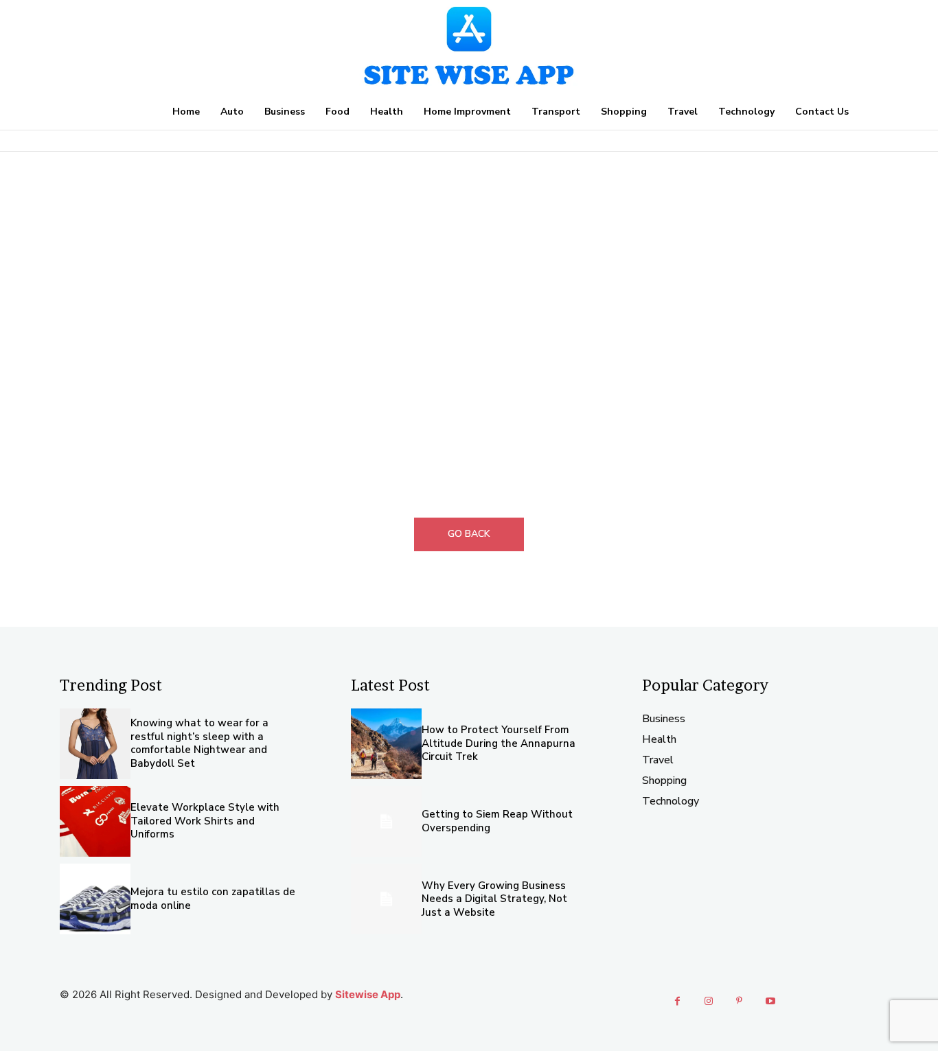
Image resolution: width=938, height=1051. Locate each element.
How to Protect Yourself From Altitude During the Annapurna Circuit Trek (498, 743)
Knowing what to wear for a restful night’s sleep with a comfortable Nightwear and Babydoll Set (199, 743)
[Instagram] (708, 1001)
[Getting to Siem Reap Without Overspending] (386, 821)
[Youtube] (770, 1001)
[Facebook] (677, 1001)
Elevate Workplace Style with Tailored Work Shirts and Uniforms (204, 820)
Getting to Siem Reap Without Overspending (497, 821)
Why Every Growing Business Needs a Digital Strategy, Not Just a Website (494, 899)
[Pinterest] (739, 1001)
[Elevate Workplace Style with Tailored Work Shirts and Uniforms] (95, 821)
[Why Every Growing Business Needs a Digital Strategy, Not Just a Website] (386, 899)
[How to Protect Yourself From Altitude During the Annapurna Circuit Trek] (386, 743)
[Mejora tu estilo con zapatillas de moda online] (95, 899)
